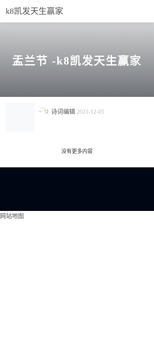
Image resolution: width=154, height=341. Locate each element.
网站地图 (12, 216)
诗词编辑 (63, 111)
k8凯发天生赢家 (34, 11)
